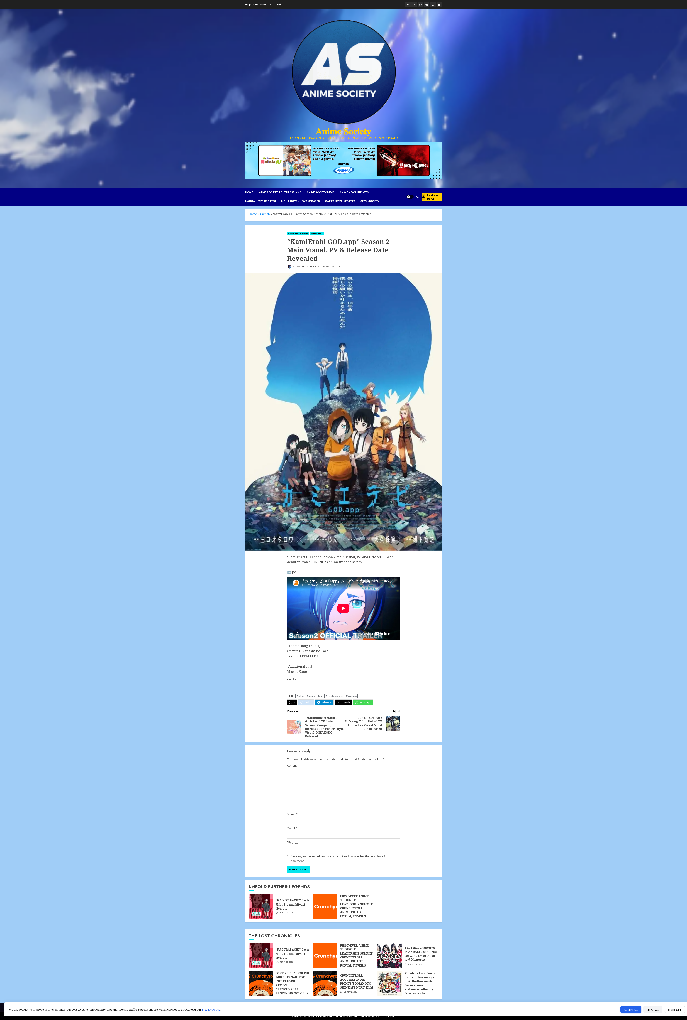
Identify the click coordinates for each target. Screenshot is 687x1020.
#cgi (320, 696)
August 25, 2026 (414, 964)
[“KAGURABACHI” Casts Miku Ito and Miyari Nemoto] (261, 906)
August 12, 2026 (350, 992)
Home (249, 192)
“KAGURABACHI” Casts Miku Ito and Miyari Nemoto (292, 904)
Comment (295, 766)
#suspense (351, 696)
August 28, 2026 (285, 913)
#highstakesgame (334, 696)
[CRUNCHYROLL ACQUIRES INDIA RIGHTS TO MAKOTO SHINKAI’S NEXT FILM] (325, 983)
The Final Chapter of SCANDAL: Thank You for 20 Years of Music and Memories (421, 954)
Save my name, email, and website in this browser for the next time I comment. (338, 858)
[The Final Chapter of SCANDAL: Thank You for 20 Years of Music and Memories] (389, 955)
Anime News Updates (354, 192)
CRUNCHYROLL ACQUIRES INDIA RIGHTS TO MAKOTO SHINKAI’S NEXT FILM (356, 981)
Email (292, 828)
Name (292, 814)
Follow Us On (432, 197)
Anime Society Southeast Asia (279, 192)
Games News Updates (340, 201)
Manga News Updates (260, 201)
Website (292, 842)
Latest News (317, 233)
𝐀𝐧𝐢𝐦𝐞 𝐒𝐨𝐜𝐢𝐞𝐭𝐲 (343, 131)
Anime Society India (320, 192)
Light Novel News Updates (300, 201)
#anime (311, 696)
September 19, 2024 (321, 266)
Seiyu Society (369, 201)
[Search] (417, 196)
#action (265, 214)
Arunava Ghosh (301, 266)
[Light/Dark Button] (410, 197)
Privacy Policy (211, 1009)
